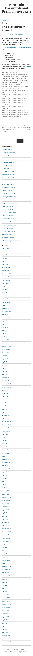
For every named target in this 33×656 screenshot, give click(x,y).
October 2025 (6, 277)
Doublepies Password (8, 238)
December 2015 (6, 642)
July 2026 (4, 252)
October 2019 (6, 503)
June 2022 (4, 403)
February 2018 (6, 560)
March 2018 (5, 557)
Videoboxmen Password (9, 212)
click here (28, 67)
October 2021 (6, 428)
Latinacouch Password (8, 187)
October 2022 (6, 390)
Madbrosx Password (8, 206)
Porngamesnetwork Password (10, 200)
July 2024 (4, 324)
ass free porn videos (9, 74)
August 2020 (5, 472)
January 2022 (5, 418)
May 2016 (4, 626)
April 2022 (5, 409)
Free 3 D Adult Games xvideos (13, 82)
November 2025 (6, 274)
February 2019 (6, 522)
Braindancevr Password (8, 171)
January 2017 (5, 601)
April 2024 (5, 333)
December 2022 (6, 384)
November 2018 (6, 532)
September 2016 (6, 613)
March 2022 (5, 412)
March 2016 (5, 632)
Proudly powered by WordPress (16, 650)
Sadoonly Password (7, 168)
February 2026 (6, 267)
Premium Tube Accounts (10, 72)
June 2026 (4, 255)
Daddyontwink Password (9, 225)
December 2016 (6, 604)
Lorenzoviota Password (8, 156)
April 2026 (5, 261)
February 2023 (6, 378)
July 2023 (4, 362)
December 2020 (6, 459)
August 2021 (5, 434)
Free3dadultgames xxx (12, 88)
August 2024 (5, 321)
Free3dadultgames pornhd (9, 86)
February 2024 (6, 340)
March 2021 (5, 450)
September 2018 (6, 538)
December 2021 (6, 422)
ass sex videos (20, 74)
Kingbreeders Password (9, 153)
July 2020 (4, 475)
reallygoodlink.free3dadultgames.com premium (15, 112)
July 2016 (4, 620)
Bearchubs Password (8, 219)
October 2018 (6, 535)
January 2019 (5, 525)
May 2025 (4, 293)
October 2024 (6, 315)
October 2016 (6, 610)
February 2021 (6, 453)
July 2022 (4, 400)
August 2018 (5, 541)
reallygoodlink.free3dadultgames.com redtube (15, 114)
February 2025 (6, 302)
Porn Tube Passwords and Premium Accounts (16, 8)
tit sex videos (17, 116)
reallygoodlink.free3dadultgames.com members (15, 100)
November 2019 (6, 500)
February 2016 (6, 635)
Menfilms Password (7, 234)
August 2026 (5, 248)
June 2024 (4, 327)
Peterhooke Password (8, 159)
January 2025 (5, 305)
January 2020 (5, 494)
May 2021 (4, 444)
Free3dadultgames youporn (10, 90)
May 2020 (4, 481)
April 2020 (5, 484)
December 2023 (6, 346)
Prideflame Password (8, 215)
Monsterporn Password (9, 181)
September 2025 (6, 280)
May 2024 (4, 330)
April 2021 (5, 447)
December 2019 (6, 497)
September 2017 (6, 576)
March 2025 (5, 299)
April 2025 (5, 296)
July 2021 (4, 437)
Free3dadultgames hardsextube (11, 84)
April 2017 (5, 591)
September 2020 (6, 469)
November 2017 (6, 569)
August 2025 (5, 283)
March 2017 (5, 595)
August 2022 (5, 396)
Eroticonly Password (7, 165)
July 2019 (4, 513)
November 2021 (6, 425)
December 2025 (6, 270)
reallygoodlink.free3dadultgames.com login (14, 98)
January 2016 (5, 639)
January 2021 (5, 456)
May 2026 (4, 258)
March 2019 (5, 519)
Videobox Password (7, 209)
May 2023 (4, 368)
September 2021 (6, 431)
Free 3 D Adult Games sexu (15, 78)
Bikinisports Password (8, 193)
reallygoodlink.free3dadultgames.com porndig (15, 110)
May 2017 (4, 588)
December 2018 (6, 528)
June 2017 (4, 585)
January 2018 (5, 563)
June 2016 (4, 623)
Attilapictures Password (8, 184)
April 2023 (5, 371)
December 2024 (6, 308)
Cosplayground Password (9, 197)
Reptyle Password (7, 149)
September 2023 (6, 355)
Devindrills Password (8, 162)
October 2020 (6, 466)
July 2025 (4, 286)
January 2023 (5, 381)
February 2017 (6, 598)
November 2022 (6, 387)
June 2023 (4, 365)
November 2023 (6, 349)
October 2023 (6, 352)
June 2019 (4, 516)
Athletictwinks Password (9, 222)
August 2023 (5, 359)
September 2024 (6, 318)
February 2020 (6, 491)
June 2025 (4, 289)
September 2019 (6, 506)
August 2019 (5, 510)
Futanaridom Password (8, 175)
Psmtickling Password (8, 228)
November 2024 (6, 311)
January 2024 (5, 343)
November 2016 (6, 607)
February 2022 (6, 415)
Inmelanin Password (7, 190)
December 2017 (6, 566)
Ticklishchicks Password (9, 231)
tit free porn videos (7, 116)
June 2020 (4, 478)
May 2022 (4, 406)
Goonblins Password (8, 178)
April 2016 (5, 629)
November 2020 (6, 462)
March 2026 (5, 264)
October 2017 (6, 573)
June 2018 (4, 547)
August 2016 (5, 617)
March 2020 (5, 488)
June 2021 (4, 440)
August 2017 (5, 579)
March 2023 (5, 374)
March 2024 (5, 337)
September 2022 (6, 393)
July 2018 (4, 544)
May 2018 (4, 551)
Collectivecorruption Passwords (11, 241)
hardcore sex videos (11, 92)
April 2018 (5, 554)
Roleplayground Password (9, 203)
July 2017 (4, 582)
